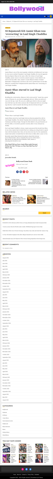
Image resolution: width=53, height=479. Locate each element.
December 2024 (6, 314)
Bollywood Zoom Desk (10, 36)
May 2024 (5, 334)
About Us (19, 474)
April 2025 (5, 303)
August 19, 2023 (20, 36)
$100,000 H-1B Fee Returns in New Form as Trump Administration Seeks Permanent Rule (25, 222)
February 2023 (6, 377)
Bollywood (8, 27)
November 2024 (6, 317)
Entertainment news (8, 421)
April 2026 (5, 269)
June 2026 (5, 263)
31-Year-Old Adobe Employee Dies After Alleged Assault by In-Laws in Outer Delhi (23, 234)
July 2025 (5, 294)
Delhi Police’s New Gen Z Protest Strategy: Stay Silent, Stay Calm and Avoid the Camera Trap (25, 230)
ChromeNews (34, 477)
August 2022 (6, 394)
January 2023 (6, 380)
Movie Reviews (6, 426)
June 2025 (5, 297)
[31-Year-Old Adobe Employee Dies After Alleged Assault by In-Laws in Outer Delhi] (6, 458)
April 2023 (5, 371)
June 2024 (5, 331)
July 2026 (5, 260)
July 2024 (5, 329)
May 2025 (5, 300)
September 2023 (7, 357)
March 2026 (5, 272)
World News (6, 435)
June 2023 (5, 366)
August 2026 (6, 258)
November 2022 (6, 385)
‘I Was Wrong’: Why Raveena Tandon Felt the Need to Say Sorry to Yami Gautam (19, 199)
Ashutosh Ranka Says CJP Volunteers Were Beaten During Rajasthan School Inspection (24, 238)
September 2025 (7, 289)
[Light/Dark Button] (45, 16)
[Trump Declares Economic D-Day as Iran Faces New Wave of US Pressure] (39, 458)
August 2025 (6, 292)
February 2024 (6, 343)
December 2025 (6, 280)
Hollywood (5, 423)
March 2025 (5, 306)
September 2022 (7, 391)
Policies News (6, 432)
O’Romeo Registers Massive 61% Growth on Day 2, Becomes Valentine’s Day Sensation (43, 200)
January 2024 (6, 346)
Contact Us (24, 474)
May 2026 (5, 266)
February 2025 (6, 309)
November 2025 (6, 283)
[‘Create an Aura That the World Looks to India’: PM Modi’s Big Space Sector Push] (22, 448)
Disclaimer (37, 474)
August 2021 (6, 400)
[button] (2, 16)
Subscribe (51, 16)
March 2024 (5, 340)
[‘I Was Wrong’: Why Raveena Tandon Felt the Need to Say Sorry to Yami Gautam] (7, 199)
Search (6, 209)
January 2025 (6, 312)
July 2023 (5, 363)
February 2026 (6, 275)
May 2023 (5, 368)
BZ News (5, 415)
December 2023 (6, 349)
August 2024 (6, 326)
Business (5, 412)
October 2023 (6, 354)
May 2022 (5, 397)
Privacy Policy (31, 474)
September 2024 (7, 323)
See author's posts (22, 168)
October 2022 (6, 388)
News (42, 195)
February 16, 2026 (17, 203)
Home (14, 474)
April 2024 (5, 337)
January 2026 (6, 277)
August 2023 (6, 360)
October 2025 (6, 286)
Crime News (6, 418)
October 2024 (6, 320)
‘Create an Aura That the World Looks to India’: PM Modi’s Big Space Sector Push (22, 226)
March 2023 (5, 374)
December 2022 (6, 383)
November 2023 (6, 351)
